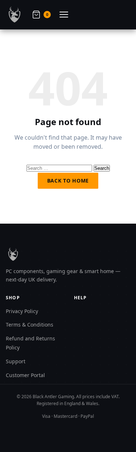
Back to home (68, 180)
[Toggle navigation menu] (64, 14)
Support (15, 361)
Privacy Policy (22, 311)
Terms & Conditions (29, 324)
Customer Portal (25, 375)
